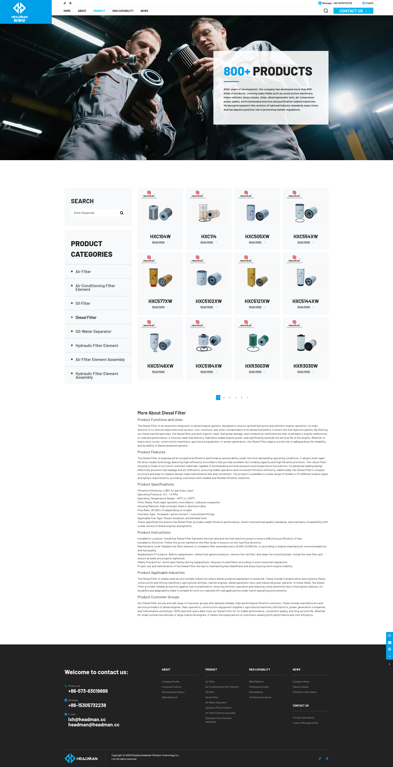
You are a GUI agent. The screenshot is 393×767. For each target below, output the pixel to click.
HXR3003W (257, 366)
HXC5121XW (257, 301)
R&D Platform (256, 681)
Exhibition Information (305, 691)
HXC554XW (306, 236)
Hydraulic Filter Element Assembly (97, 375)
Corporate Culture (171, 686)
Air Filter (83, 271)
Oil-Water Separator (93, 331)
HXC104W (160, 236)
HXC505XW (257, 236)
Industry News (300, 686)
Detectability (256, 691)
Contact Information (303, 717)
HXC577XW (160, 301)
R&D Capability (123, 10)
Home (67, 10)
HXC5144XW (305, 301)
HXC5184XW (209, 366)
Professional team (259, 686)
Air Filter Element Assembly (100, 359)
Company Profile (171, 681)
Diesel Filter (86, 317)
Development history (173, 691)
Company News (301, 681)
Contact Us (353, 10)
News (144, 10)
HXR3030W (306, 366)
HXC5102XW (209, 301)
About (82, 10)
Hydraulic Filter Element (97, 345)
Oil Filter (83, 303)
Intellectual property (260, 697)
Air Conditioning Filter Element (95, 287)
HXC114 (208, 236)
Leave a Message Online (305, 722)
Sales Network (169, 697)
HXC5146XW (160, 366)
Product (99, 10)
